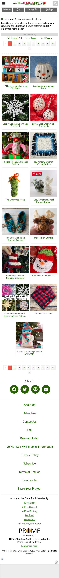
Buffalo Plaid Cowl (43, 314)
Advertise (29, 413)
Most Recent (31, 38)
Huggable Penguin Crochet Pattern (15, 163)
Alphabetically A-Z (14, 38)
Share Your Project (29, 488)
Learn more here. (29, 546)
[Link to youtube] (46, 389)
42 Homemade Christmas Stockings (15, 87)
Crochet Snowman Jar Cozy (43, 87)
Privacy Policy (30, 455)
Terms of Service (29, 472)
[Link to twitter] (24, 389)
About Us (29, 405)
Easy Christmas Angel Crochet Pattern (44, 201)
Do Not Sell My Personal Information (29, 446)
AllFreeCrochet (29, 507)
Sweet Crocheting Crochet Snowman (29, 353)
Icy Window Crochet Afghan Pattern (43, 163)
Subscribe (29, 463)
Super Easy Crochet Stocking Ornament (15, 277)
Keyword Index (29, 438)
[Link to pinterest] (35, 389)
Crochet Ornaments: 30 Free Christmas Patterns (15, 315)
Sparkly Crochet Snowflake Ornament (15, 125)
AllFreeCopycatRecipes (29, 523)
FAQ (29, 430)
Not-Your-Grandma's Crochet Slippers (15, 239)
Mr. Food (29, 515)
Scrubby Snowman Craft (43, 276)
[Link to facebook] (14, 389)
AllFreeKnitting (29, 511)
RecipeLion (29, 519)
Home (4, 19)
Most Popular (46, 38)
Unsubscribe (29, 480)
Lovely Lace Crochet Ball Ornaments (43, 125)
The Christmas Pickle (15, 200)
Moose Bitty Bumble (43, 238)
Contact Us (30, 421)
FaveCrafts (29, 503)
